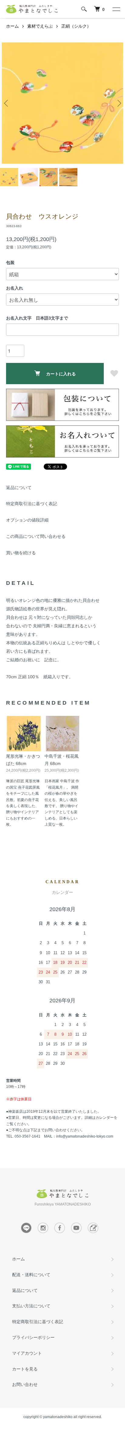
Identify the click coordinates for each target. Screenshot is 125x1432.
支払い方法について (31, 1305)
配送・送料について (31, 1274)
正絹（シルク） (76, 26)
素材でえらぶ (40, 26)
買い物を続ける (21, 552)
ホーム (12, 26)
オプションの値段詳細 (27, 520)
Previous (7, 103)
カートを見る (25, 1369)
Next (118, 103)
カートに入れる (61, 374)
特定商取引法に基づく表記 (31, 503)
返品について (19, 487)
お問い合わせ (25, 1384)
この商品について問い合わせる (36, 536)
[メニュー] (116, 9)
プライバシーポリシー (33, 1337)
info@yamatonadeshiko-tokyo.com (84, 1136)
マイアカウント (27, 1353)
